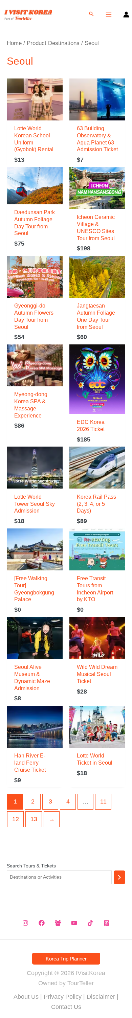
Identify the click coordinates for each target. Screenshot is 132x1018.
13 (33, 819)
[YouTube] (74, 923)
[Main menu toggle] (108, 14)
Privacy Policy (63, 996)
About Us (26, 996)
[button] (91, 14)
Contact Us (66, 1006)
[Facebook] (42, 923)
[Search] (119, 877)
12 (15, 819)
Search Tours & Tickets (31, 865)
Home (14, 43)
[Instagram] (25, 923)
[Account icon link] (126, 15)
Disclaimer (101, 996)
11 (103, 801)
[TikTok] (90, 923)
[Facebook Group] (58, 923)
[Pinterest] (107, 923)
